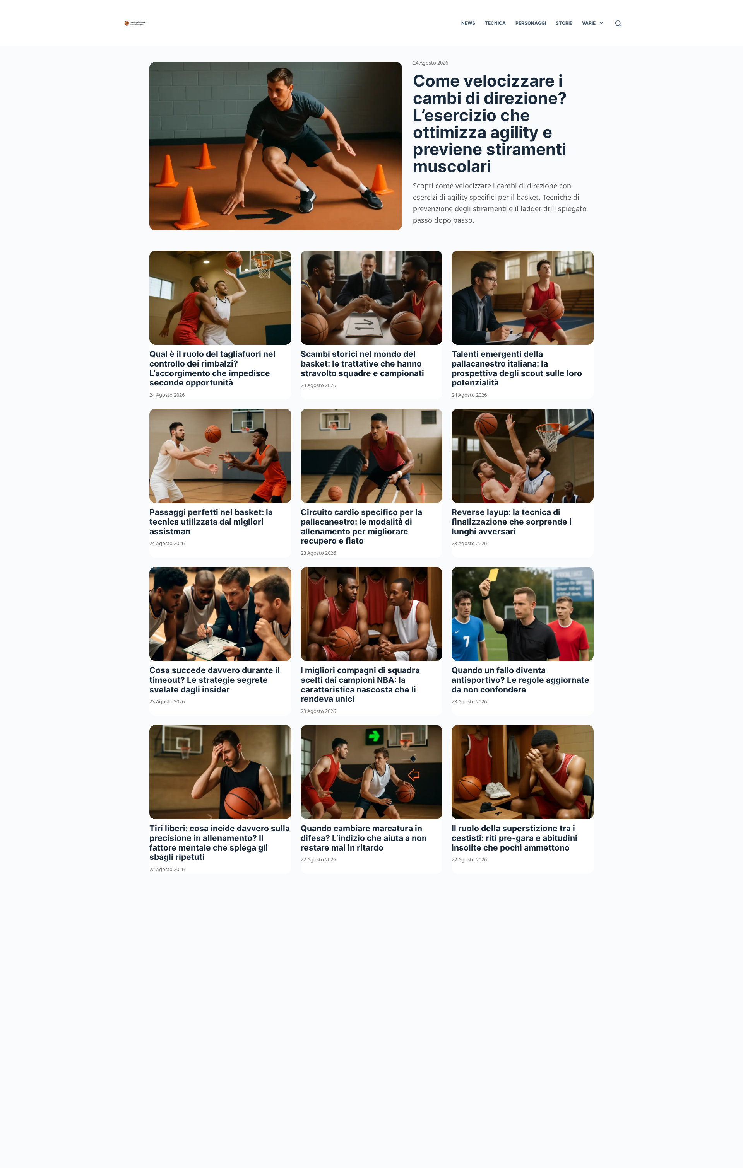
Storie (564, 23)
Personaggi (530, 23)
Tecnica (495, 23)
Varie (589, 23)
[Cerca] (618, 23)
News (468, 23)
